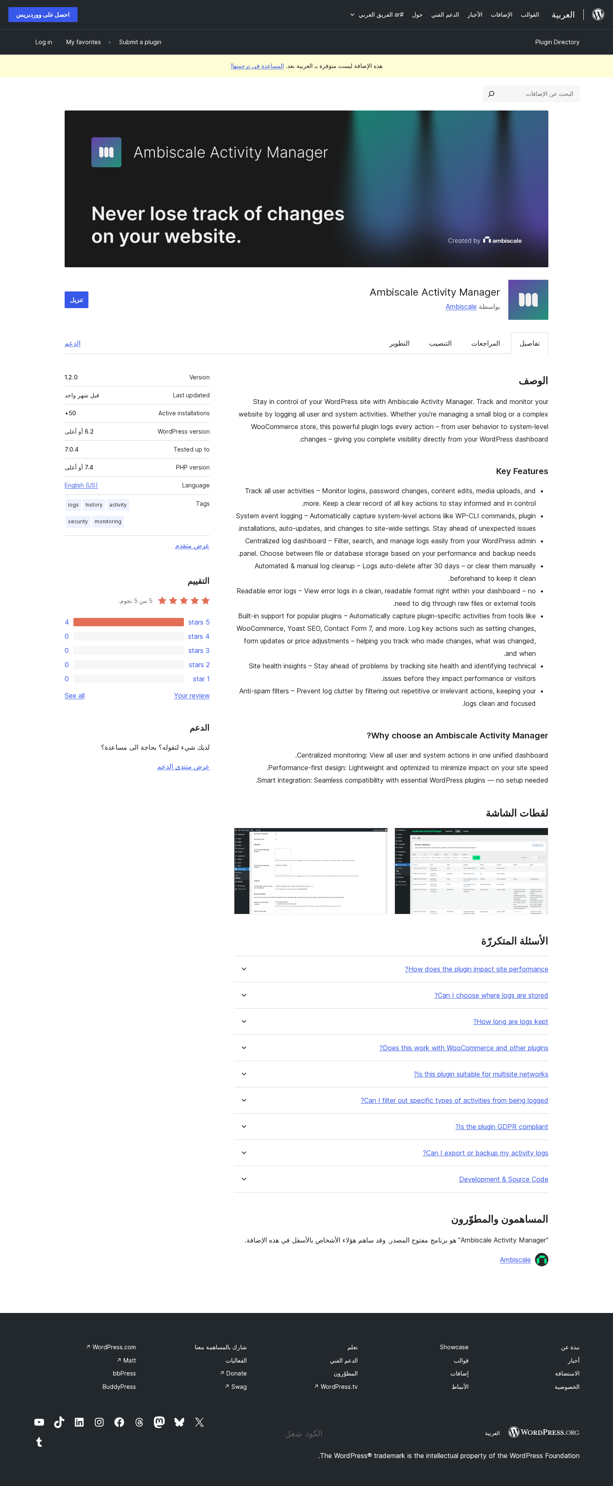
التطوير (399, 343)
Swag (235, 1386)
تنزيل (76, 299)
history (94, 505)
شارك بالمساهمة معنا (221, 1346)
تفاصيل (530, 343)
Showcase (454, 1346)
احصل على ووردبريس (43, 14)
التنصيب (440, 343)
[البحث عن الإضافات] (491, 93)
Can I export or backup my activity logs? (485, 1153)
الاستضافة (567, 1373)
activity (118, 505)
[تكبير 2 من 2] (376, 839)
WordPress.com (110, 1346)
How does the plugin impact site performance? (476, 969)
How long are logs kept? (510, 1022)
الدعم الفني (344, 1360)
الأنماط (460, 1386)
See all (75, 695)
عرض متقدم (192, 545)
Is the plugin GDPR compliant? (501, 1127)
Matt (126, 1360)
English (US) (81, 485)
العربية (492, 1433)
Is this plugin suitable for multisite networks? (481, 1074)
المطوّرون (346, 1373)
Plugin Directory (557, 41)
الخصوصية (567, 1386)
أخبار (574, 1360)
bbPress (124, 1373)
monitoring (108, 521)
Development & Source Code (503, 1179)
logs (73, 505)
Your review (192, 695)
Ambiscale (461, 306)
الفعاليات (236, 1360)
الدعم (72, 343)
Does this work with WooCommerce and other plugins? (463, 1048)
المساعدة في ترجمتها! (257, 65)
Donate (233, 1373)
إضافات (459, 1373)
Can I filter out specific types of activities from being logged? (454, 1100)
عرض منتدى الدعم (183, 766)
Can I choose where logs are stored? (491, 995)
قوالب (461, 1360)
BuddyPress (119, 1386)
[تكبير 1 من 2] (537, 839)
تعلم (352, 1346)
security (78, 521)
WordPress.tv (336, 1386)
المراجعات (485, 343)
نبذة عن (570, 1346)
